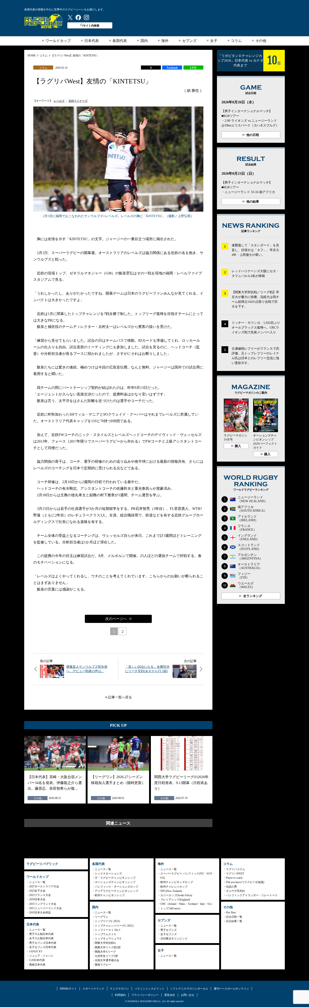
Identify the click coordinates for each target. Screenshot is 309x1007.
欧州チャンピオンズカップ (176, 882)
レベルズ (59, 100)
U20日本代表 (37, 960)
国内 (144, 41)
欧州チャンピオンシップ (110, 895)
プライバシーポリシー (145, 995)
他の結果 (252, 201)
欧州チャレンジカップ (174, 886)
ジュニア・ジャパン (41, 955)
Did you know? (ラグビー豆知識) (245, 882)
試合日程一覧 (234, 916)
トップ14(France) (170, 908)
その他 (260, 41)
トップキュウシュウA (108, 938)
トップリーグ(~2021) (107, 921)
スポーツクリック (93, 988)
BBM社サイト (68, 988)
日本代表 (91, 41)
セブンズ (189, 41)
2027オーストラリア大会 (44, 886)
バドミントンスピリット (149, 988)
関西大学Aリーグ (105, 951)
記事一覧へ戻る (120, 697)
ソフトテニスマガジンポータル (189, 988)
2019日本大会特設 (40, 912)
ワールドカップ (58, 41)
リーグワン (101, 916)
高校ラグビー (103, 964)
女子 (213, 41)
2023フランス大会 (40, 895)
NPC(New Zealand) (171, 891)
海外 (165, 41)
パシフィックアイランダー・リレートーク (252, 895)
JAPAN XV (36, 951)
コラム (236, 41)
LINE (193, 67)
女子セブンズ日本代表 (42, 947)
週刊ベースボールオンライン (231, 988)
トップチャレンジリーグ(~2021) (114, 925)
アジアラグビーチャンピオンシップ (116, 891)
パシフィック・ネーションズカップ (116, 886)
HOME (32, 55)
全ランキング (252, 596)
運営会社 (169, 995)
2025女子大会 (37, 890)
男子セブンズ (168, 930)
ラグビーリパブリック (43, 21)
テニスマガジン (119, 988)
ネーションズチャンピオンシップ (115, 882)
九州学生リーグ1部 (106, 956)
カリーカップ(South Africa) (176, 895)
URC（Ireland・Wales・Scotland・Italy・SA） (187, 903)
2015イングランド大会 (42, 903)
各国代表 (119, 41)
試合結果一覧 (234, 921)
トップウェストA (105, 934)
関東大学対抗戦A (105, 942)
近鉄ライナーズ (78, 100)
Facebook (172, 67)
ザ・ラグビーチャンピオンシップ (115, 877)
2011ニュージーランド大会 (45, 908)
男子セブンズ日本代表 (42, 942)
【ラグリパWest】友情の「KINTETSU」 (75, 55)
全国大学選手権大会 (107, 960)
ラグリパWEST (235, 873)
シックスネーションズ (108, 873)
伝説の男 (231, 886)
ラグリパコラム (235, 869)
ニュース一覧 (37, 882)
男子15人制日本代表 (41, 934)
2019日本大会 (37, 899)
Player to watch (234, 877)
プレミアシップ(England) (175, 899)
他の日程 (252, 135)
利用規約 (120, 995)
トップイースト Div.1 (107, 930)
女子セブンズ (168, 934)
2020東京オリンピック (174, 938)
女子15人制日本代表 (41, 938)
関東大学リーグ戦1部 (108, 947)
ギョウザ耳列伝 (235, 891)
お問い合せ (187, 995)
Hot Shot (231, 912)
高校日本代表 (37, 964)
